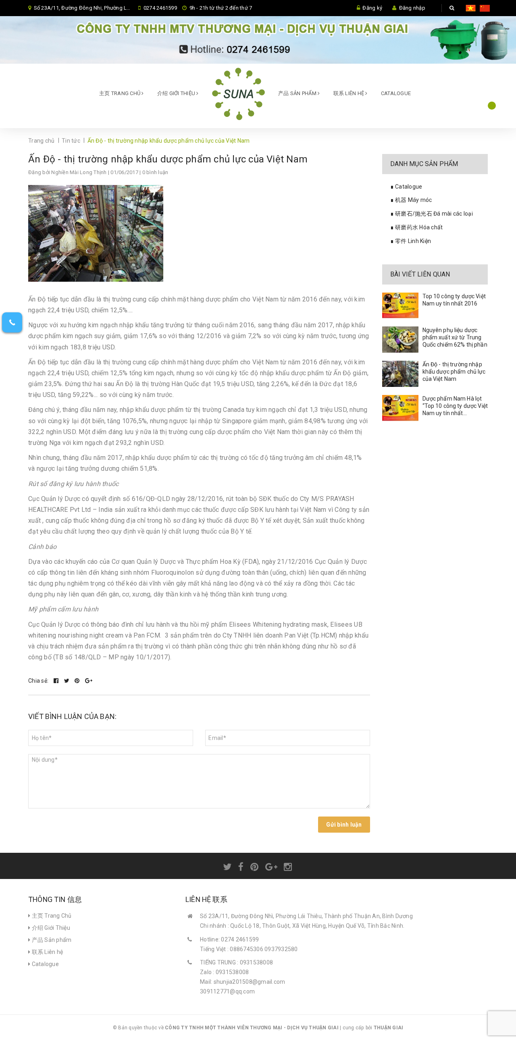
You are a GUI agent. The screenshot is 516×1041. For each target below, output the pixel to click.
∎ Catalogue (406, 186)
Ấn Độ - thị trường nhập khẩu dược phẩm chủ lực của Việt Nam (168, 159)
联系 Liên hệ (349, 93)
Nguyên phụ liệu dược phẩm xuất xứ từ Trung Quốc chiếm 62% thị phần (454, 337)
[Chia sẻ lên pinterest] (78, 680)
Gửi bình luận (344, 824)
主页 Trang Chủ (120, 93)
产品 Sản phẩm (298, 93)
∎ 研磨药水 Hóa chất (416, 227)
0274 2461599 (160, 8)
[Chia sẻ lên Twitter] (67, 680)
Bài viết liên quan (420, 274)
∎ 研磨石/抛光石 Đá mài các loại (431, 213)
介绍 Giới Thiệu (177, 93)
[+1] (88, 680)
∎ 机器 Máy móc (411, 200)
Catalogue (396, 93)
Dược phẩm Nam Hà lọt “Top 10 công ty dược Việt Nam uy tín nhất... (455, 405)
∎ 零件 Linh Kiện (410, 241)
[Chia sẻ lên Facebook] (57, 680)
